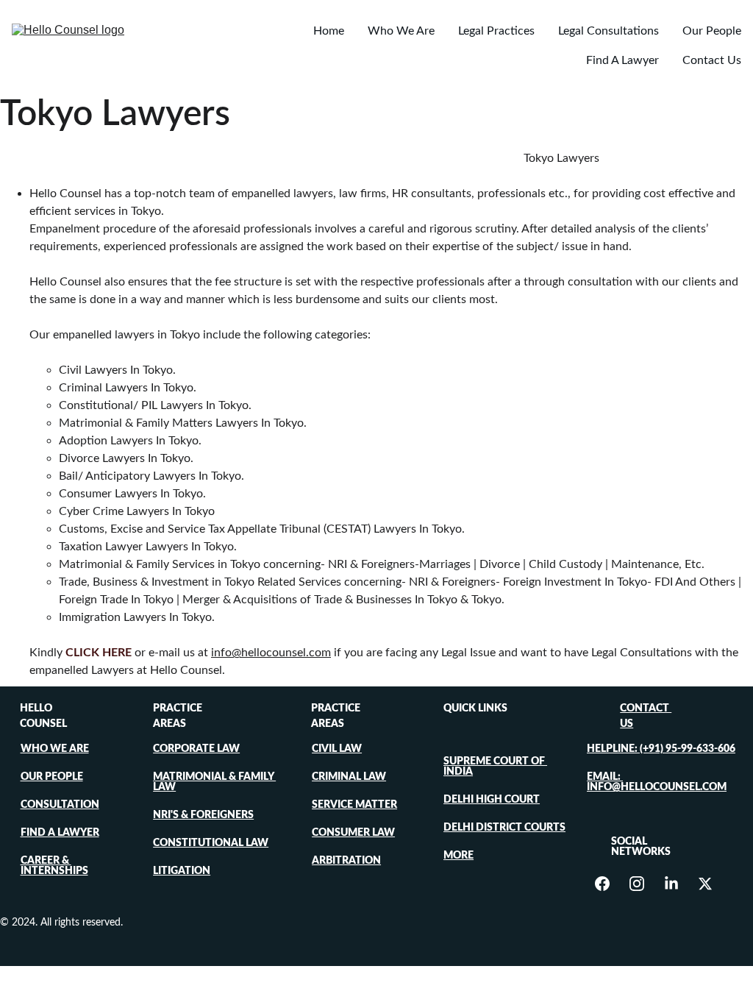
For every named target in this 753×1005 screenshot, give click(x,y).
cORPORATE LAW (196, 749)
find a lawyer (60, 833)
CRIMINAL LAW (349, 777)
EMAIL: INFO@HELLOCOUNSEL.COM (657, 782)
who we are (55, 749)
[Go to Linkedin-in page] (678, 883)
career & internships (54, 866)
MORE (458, 855)
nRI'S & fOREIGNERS (203, 815)
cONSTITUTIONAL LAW (210, 843)
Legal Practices (496, 31)
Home (328, 31)
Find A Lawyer (622, 60)
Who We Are (401, 31)
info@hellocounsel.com (271, 652)
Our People (711, 31)
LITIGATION (181, 871)
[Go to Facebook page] (609, 883)
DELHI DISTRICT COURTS (504, 828)
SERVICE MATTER (354, 805)
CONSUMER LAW (353, 833)
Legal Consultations (608, 31)
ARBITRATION (346, 861)
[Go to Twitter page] (705, 883)
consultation (60, 805)
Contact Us (711, 60)
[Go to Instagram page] (644, 883)
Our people (52, 777)
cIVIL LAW (337, 749)
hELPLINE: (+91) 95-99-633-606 (661, 749)
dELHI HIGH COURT (491, 800)
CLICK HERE (98, 652)
